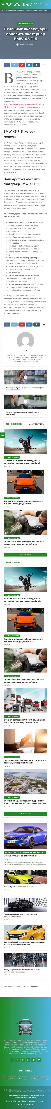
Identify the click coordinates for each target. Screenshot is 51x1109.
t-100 (25, 350)
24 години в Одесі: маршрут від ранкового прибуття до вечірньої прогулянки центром (25, 802)
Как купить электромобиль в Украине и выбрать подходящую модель (23, 502)
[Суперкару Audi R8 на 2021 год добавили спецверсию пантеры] (25, 905)
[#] (18, 1104)
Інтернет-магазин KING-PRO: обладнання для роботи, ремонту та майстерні (24, 721)
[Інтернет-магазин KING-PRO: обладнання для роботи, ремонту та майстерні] (25, 700)
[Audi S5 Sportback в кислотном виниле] (25, 877)
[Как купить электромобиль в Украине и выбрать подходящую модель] (25, 482)
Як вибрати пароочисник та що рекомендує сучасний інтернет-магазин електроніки (26, 1096)
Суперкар (15, 1079)
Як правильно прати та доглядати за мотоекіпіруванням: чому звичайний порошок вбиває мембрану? (22, 462)
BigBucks (34, 986)
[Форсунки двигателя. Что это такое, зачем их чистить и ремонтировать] (25, 960)
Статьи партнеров (10, 10)
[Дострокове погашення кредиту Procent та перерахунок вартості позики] (25, 741)
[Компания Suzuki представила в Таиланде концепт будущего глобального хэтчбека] (25, 932)
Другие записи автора (36, 425)
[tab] (38, 423)
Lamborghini (39, 1079)
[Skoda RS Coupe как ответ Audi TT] (25, 836)
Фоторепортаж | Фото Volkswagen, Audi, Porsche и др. (25, 852)
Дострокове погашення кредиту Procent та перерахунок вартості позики (25, 761)
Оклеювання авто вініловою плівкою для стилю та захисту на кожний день (24, 542)
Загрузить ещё (25, 554)
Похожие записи (38, 423)
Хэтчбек (27, 1079)
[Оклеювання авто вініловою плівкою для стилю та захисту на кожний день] (25, 522)
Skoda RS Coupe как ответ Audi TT (20, 856)
